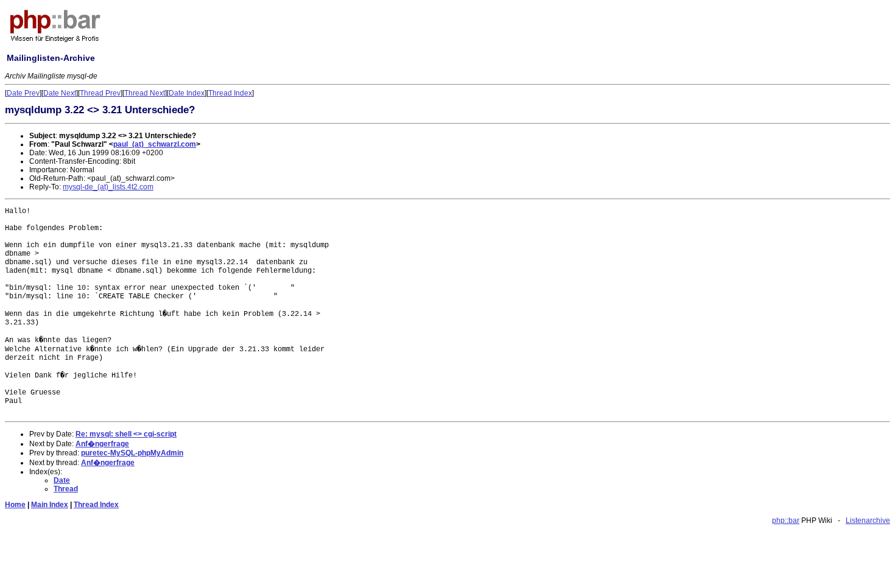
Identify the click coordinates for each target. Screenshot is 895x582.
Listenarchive (868, 520)
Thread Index (230, 93)
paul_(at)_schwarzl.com (154, 144)
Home (15, 504)
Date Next (59, 93)
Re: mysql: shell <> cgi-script (126, 434)
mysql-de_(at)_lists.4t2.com (108, 187)
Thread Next (144, 93)
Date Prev (23, 93)
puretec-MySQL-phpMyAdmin (132, 453)
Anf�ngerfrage (102, 444)
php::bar (785, 520)
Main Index (49, 504)
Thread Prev (100, 93)
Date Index (187, 93)
